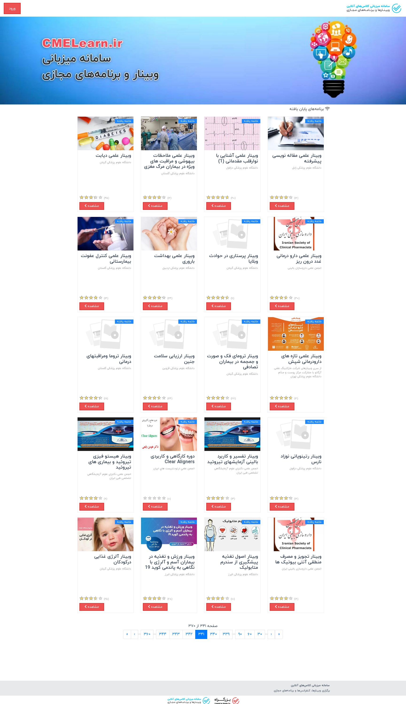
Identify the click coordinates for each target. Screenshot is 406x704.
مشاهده (283, 206)
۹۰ (240, 634)
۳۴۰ (213, 634)
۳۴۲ (189, 634)
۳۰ (260, 634)
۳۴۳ (176, 634)
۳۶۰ (147, 634)
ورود (12, 8)
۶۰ (250, 634)
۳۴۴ (162, 634)
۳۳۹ (226, 634)
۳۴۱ (199, 634)
